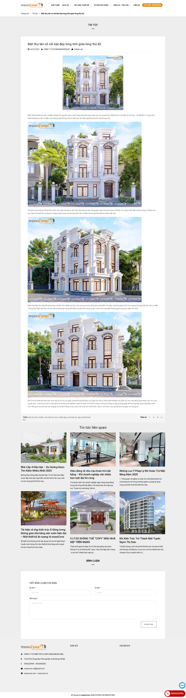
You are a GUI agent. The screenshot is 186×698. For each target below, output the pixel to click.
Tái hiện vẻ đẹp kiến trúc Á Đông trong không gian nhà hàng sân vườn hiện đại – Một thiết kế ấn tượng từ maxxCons (43, 533)
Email (98, 588)
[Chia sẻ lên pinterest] (157, 417)
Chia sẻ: (143, 417)
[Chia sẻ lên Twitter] (153, 417)
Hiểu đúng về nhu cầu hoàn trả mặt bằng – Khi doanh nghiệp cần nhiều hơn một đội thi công (90, 474)
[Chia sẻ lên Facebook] (149, 417)
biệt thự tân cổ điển (35, 417)
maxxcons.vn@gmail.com (34, 669)
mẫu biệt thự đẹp (74, 417)
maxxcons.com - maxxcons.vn (36, 673)
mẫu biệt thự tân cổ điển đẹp (55, 417)
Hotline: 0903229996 (152, 5)
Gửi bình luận (148, 624)
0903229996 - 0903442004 (35, 664)
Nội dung (33, 598)
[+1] (161, 417)
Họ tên (32, 588)
